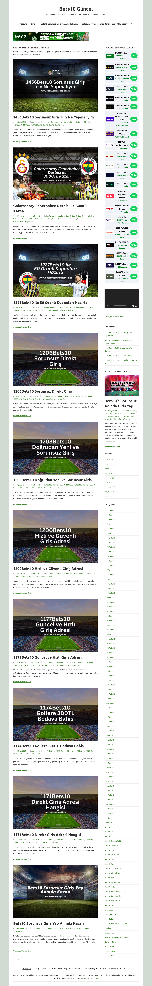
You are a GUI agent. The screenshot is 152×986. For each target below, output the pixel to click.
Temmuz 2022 (110, 487)
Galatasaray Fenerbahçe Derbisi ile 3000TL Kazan (104, 23)
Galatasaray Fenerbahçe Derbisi (80, 219)
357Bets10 (109, 744)
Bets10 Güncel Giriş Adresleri (118, 371)
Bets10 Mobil (40, 488)
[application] (122, 298)
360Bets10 (109, 772)
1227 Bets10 (60, 307)
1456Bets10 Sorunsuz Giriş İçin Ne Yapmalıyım (53, 117)
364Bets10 (109, 809)
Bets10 (51, 125)
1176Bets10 (17, 754)
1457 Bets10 (87, 122)
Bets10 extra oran (41, 665)
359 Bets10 (109, 758)
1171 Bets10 (60, 839)
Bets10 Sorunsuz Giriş (53, 122)
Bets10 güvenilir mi (42, 399)
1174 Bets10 (60, 751)
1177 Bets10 (60, 662)
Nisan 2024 (109, 468)
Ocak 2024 (109, 482)
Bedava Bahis (60, 216)
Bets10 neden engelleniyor (116, 891)
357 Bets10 (109, 740)
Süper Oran (29, 222)
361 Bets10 (109, 776)
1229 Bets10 (90, 307)
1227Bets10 (50, 307)
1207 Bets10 (69, 396)
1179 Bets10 (90, 662)
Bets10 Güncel (76, 8)
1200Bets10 (50, 573)
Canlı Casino (114, 419)
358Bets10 (109, 753)
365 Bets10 (109, 813)
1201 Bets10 (70, 573)
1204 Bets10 (70, 485)
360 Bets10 (109, 767)
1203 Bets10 (60, 485)
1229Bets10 (17, 310)
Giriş (33, 23)
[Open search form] (132, 23)
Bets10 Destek (79, 928)
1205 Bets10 (90, 485)
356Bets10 (109, 735)
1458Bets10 (37, 125)
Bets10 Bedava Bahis (85, 216)
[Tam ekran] (136, 306)
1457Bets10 (17, 125)
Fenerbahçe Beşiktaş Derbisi (62, 310)
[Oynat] (107, 306)
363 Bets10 (109, 795)
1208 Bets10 (88, 396)
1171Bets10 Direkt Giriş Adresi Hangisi (47, 834)
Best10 (45, 125)
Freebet (65, 219)
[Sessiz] (133, 306)
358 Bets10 (109, 749)
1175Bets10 (79, 751)
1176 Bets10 (90, 751)
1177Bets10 (49, 662)
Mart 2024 (109, 473)
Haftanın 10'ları (19, 222)
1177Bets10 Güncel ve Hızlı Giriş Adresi (47, 657)
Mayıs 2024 (109, 464)
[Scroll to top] (148, 982)
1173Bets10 (17, 842)
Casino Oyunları (124, 419)
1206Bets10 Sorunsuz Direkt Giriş (42, 391)
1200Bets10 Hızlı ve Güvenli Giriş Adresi (48, 568)
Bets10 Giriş (59, 125)
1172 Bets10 (70, 839)
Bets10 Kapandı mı (112, 882)
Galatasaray (50, 216)
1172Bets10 (79, 839)
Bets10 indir (33, 576)
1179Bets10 (17, 665)
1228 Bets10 (70, 307)
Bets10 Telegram (91, 978)
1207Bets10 (78, 396)
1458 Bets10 (27, 125)
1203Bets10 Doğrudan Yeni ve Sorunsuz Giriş (52, 480)
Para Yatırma (110, 951)
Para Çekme (109, 946)
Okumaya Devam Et (21, 141)
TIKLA (133, 67)
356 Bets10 (109, 731)
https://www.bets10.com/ (115, 316)
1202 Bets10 (90, 573)
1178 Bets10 (70, 662)
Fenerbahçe (56, 219)
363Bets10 (109, 799)
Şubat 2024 (109, 478)
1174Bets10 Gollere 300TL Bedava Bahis (48, 746)
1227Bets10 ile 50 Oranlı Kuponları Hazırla (50, 302)
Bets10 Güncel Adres (113, 868)
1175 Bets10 (70, 751)
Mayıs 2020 (109, 491)
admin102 (36, 122)
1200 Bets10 (60, 573)
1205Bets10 (17, 488)
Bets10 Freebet (19, 219)
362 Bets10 (109, 786)
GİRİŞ (134, 56)
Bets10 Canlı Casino (117, 413)
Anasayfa (23, 23)
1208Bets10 (17, 399)
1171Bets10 (49, 839)
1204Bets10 (80, 485)
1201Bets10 (80, 573)
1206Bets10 (48, 396)
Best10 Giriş (68, 928)
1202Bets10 (17, 576)
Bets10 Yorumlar (52, 842)
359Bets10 (109, 763)
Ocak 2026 (109, 459)
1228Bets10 (80, 307)
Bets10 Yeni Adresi (112, 900)
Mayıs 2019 (109, 496)
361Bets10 (109, 781)
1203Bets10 (50, 485)
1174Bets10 (49, 751)
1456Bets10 (77, 122)
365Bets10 (109, 818)
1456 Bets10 (67, 122)
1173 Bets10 (90, 839)
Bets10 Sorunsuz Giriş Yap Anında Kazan (59, 23)
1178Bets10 (79, 662)
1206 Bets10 (58, 396)
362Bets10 (109, 790)
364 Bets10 (109, 804)
